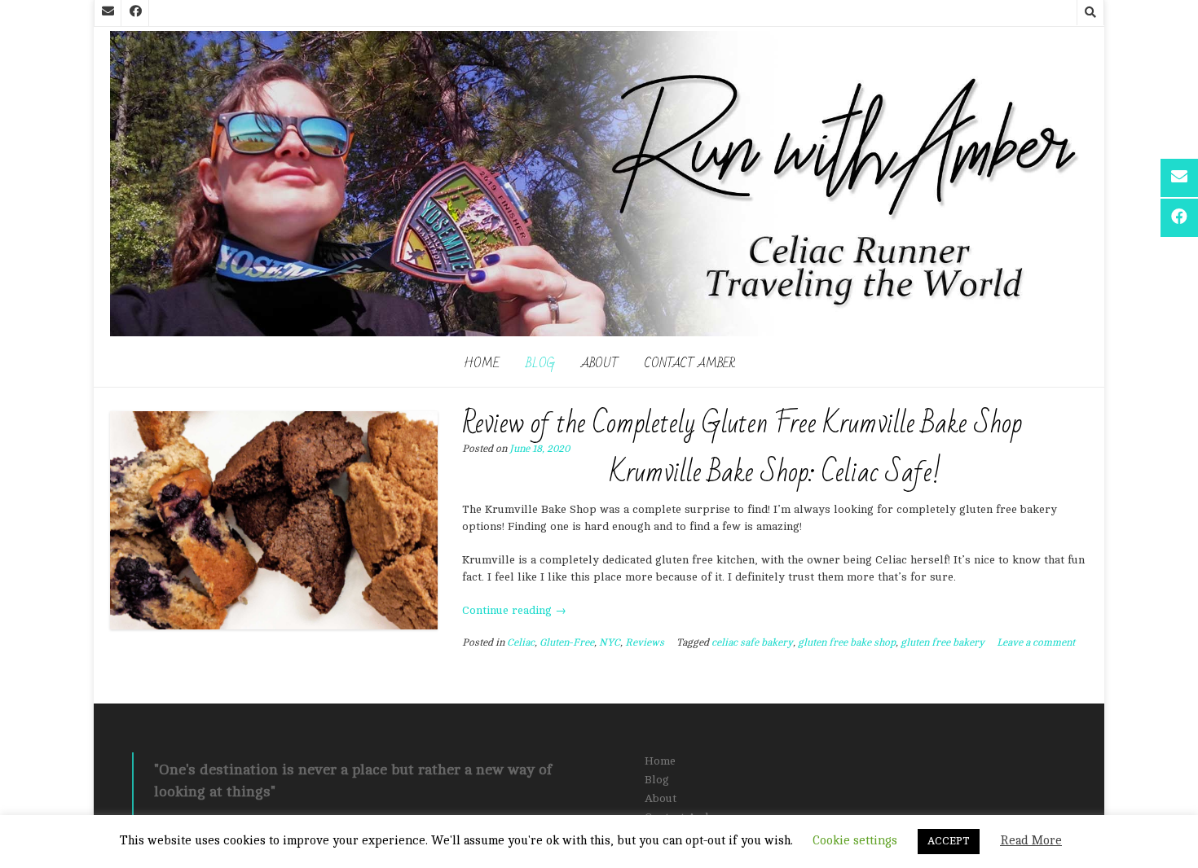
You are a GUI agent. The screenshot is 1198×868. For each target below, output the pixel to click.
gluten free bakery (942, 642)
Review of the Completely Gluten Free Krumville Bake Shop (742, 423)
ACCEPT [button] (948, 841)
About (600, 363)
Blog (540, 363)
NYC (609, 642)
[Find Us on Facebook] (135, 13)
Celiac (521, 642)
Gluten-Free (567, 642)
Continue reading (514, 610)
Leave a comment (1036, 642)
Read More (1031, 841)
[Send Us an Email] (107, 13)
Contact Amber (690, 363)
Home (482, 363)
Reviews (644, 642)
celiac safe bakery (752, 642)
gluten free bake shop (847, 642)
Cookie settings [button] (855, 841)
